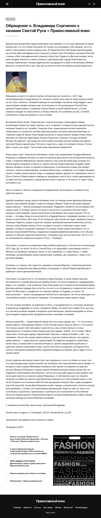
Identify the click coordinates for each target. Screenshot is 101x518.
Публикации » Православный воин (26, 481)
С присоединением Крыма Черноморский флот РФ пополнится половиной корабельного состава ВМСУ (28, 451)
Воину (58, 507)
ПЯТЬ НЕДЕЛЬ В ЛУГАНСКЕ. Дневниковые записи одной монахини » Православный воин (28, 463)
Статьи (37, 507)
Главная (17, 507)
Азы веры (48, 507)
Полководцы (81, 507)
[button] (8, 4)
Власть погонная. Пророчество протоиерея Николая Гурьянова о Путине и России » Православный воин (29, 439)
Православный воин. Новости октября (28, 473)
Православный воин (50, 4)
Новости (10, 19)
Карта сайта (50, 513)
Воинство (68, 507)
